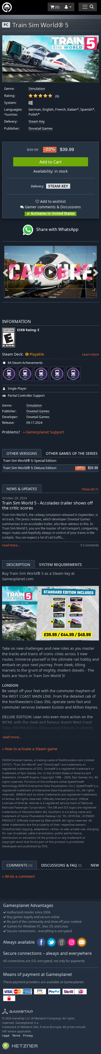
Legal (5, 1035)
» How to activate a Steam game (29, 748)
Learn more (90, 354)
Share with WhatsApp (55, 229)
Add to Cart (50, 162)
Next (95, 272)
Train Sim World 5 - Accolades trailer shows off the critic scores (47, 505)
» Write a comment (18, 876)
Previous (5, 272)
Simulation (36, 88)
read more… (12, 737)
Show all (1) (90, 489)
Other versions (21, 453)
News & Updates (21, 488)
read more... (11, 545)
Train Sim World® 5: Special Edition (29, 460)
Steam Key (36, 121)
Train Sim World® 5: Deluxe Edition (29, 468)
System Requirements (60, 564)
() (56, 6)
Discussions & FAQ (61, 865)
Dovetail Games (40, 128)
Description (18, 564)
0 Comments (90, 545)
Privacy (28, 1035)
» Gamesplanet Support (43, 432)
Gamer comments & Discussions (52, 206)
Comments (19, 865)
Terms (16, 1035)
